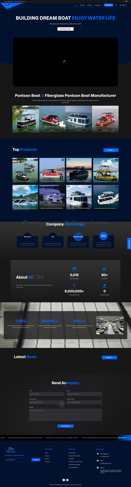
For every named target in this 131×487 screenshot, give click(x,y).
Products (82, 5)
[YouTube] (67, 480)
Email (68, 390)
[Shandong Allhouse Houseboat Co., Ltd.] (8, 5)
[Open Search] (116, 5)
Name (30, 390)
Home (76, 5)
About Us (89, 5)
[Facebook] (124, 1)
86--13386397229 (104, 456)
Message (31, 407)
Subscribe (36, 459)
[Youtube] (126, 1)
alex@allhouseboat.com (20, 1)
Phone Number (32, 399)
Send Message (65, 426)
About (24, 277)
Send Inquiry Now (65, 29)
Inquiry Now (108, 5)
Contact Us (98, 5)
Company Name (70, 399)
